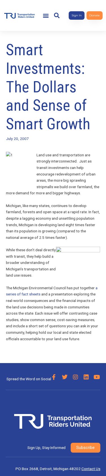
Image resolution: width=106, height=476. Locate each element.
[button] (46, 15)
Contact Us (90, 468)
